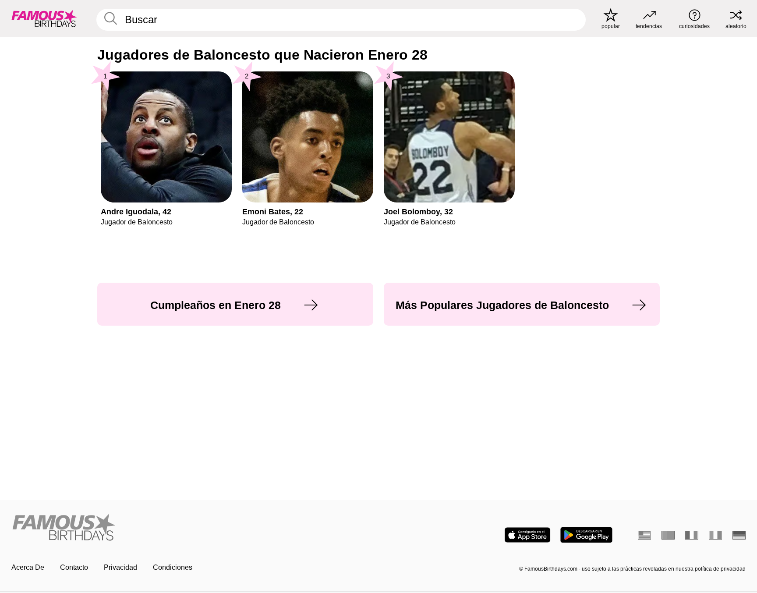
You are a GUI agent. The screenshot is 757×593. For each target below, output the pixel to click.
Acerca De (27, 567)
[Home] (192, 528)
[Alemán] (739, 535)
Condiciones (172, 567)
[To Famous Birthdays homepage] (44, 18)
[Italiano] (715, 535)
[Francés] (691, 535)
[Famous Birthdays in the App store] (527, 535)
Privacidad (120, 567)
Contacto (74, 567)
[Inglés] (644, 535)
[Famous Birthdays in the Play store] (586, 535)
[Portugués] (668, 535)
